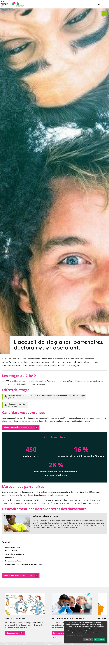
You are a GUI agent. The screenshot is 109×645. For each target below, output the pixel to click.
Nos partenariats (15, 618)
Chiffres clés (9, 558)
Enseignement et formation (68, 618)
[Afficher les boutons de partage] (104, 13)
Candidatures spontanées (14, 554)
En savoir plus (12, 633)
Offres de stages (11, 551)
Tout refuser (87, 640)
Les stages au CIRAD (12, 547)
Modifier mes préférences (75, 636)
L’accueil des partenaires (14, 561)
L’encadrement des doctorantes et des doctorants (23, 564)
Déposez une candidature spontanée (18, 576)
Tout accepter (99, 640)
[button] (99, 4)
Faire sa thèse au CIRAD (45, 516)
